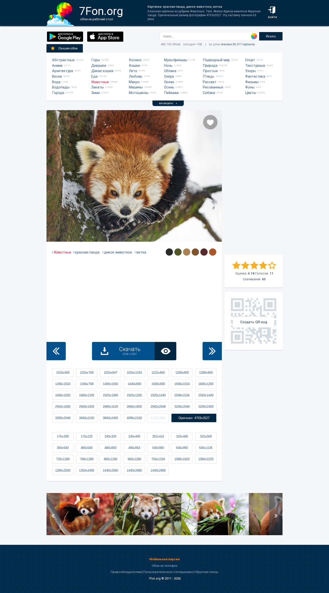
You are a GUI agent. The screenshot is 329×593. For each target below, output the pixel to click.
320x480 (182, 436)
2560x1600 (62, 406)
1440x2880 (134, 470)
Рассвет (210, 82)
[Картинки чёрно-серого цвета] (169, 252)
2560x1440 (205, 395)
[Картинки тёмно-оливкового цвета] (178, 252)
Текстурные (255, 65)
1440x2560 (110, 470)
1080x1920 (182, 459)
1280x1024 (62, 384)
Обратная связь (206, 571)
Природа (210, 65)
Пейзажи (171, 93)
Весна (57, 76)
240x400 (134, 436)
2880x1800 (134, 406)
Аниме (57, 65)
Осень (169, 87)
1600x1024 (182, 384)
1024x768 (86, 372)
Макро (134, 82)
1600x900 (158, 384)
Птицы (208, 76)
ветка (141, 252)
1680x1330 (86, 395)
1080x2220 (205, 459)
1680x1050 (62, 395)
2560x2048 (158, 406)
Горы (95, 60)
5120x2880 (158, 418)
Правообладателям (126, 571)
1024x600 (63, 372)
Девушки (98, 65)
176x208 (63, 436)
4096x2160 (134, 418)
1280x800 (182, 372)
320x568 (206, 436)
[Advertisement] (254, 182)
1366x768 (86, 384)
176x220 (86, 436)
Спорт (250, 60)
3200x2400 (205, 406)
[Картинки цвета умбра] (195, 252)
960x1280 (134, 459)
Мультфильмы (175, 60)
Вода (56, 82)
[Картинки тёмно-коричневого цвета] (204, 252)
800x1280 (110, 459)
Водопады (61, 87)
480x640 (86, 448)
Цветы (250, 93)
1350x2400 (86, 470)
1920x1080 (110, 395)
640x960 (182, 448)
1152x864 (158, 372)
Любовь (135, 76)
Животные (100, 82)
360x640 (63, 448)
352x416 (158, 436)
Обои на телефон (165, 565)
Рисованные (213, 87)
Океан (169, 82)
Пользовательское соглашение (167, 571)
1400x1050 (110, 384)
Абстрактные (63, 60)
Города (58, 93)
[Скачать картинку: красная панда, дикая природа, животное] (147, 534)
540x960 (158, 448)
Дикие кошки (102, 71)
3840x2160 (86, 418)
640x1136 (205, 448)
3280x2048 (62, 418)
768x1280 (86, 459)
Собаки (209, 93)
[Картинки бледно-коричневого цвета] (186, 252)
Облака (170, 71)
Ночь (168, 65)
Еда (94, 76)
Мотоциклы (139, 93)
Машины (136, 87)
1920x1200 (134, 395)
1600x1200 (205, 384)
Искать (271, 36)
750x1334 (158, 459)
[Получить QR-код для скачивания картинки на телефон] (254, 321)
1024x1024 (134, 372)
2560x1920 (86, 406)
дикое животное (118, 252)
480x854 (134, 448)
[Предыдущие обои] (56, 351)
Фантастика (255, 76)
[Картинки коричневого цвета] (212, 252)
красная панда (87, 252)
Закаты (97, 87)
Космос (135, 60)
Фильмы (252, 82)
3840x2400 (110, 418)
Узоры (250, 71)
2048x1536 (182, 395)
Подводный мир (216, 60)
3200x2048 (182, 406)
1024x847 (110, 372)
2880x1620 (110, 406)
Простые (210, 71)
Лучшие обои (68, 48)
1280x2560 (62, 470)
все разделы (168, 103)
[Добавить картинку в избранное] (210, 122)
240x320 (110, 436)
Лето (133, 71)
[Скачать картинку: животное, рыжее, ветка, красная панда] (80, 534)
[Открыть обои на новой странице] (165, 351)
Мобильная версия (164, 559)
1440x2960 (158, 470)
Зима (95, 93)
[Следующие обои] (212, 351)
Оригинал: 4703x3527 (194, 418)
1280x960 (206, 372)
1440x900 (134, 384)
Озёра (169, 76)
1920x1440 (158, 395)
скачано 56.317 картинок (238, 44)
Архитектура (62, 71)
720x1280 (63, 459)
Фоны (250, 87)
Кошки (134, 65)
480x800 (110, 448)
